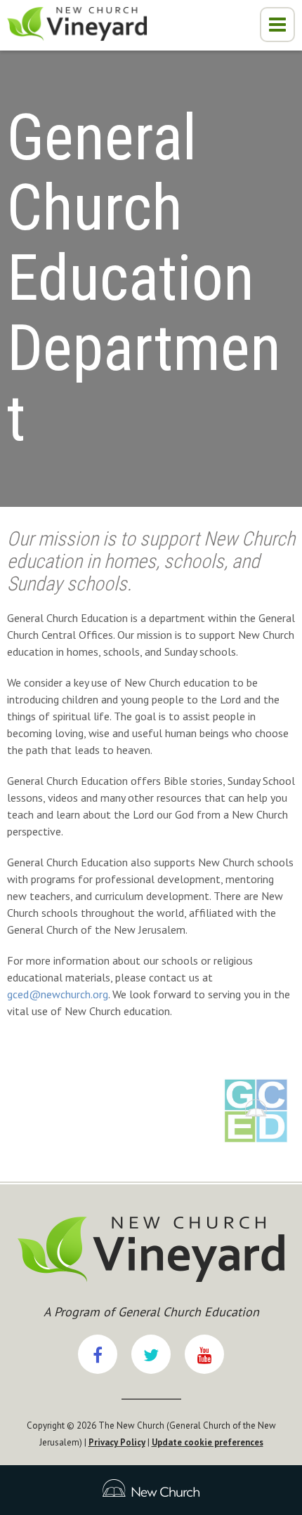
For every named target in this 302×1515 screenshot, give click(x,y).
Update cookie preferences (207, 1442)
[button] (277, 24)
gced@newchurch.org (57, 994)
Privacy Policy (116, 1442)
